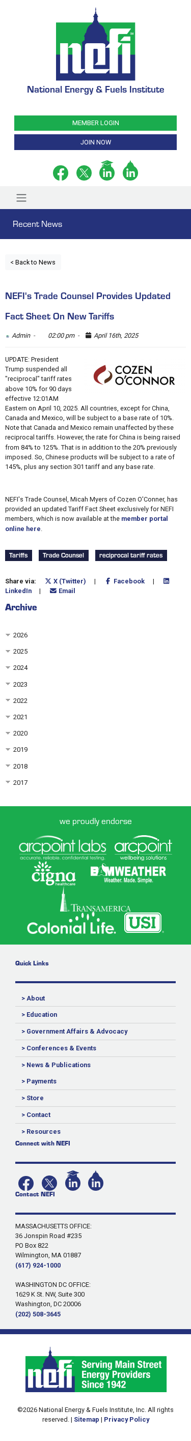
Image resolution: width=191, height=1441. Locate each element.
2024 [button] (20, 667)
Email (66, 591)
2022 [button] (20, 700)
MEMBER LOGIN (95, 123)
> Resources (41, 1131)
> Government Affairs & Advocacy (74, 1031)
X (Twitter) (69, 581)
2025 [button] (20, 651)
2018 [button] (20, 766)
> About (33, 998)
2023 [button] (20, 684)
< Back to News (33, 262)
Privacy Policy (126, 1419)
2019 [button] (20, 749)
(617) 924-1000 (38, 1265)
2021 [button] (20, 717)
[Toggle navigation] (21, 198)
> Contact (35, 1115)
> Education (39, 1014)
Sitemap (86, 1419)
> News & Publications (56, 1065)
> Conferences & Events (58, 1048)
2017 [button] (20, 782)
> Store (32, 1098)
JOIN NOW (95, 142)
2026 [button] (20, 635)
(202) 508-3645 (38, 1314)
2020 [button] (20, 733)
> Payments (39, 1081)
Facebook (128, 581)
